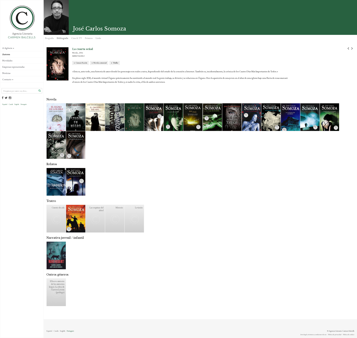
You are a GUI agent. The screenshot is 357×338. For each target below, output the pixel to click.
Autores (6, 54)
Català (11, 104)
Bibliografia (62, 38)
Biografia (49, 38)
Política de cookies (348, 334)
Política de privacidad (334, 334)
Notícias (6, 73)
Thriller (115, 62)
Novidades (7, 60)
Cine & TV (76, 38)
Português (23, 104)
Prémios (89, 38)
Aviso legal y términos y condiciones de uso (313, 334)
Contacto (6, 79)
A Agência (7, 48)
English (16, 104)
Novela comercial (100, 62)
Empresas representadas (13, 66)
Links (98, 38)
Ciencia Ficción (81, 62)
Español (4, 104)
